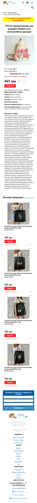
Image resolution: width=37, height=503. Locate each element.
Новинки (18, 453)
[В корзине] (27, 3)
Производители (18, 451)
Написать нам (19, 442)
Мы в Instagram (19, 495)
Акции (18, 459)
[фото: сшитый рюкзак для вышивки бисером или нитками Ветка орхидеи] (19, 50)
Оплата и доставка (18, 437)
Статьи (18, 475)
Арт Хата (25, 74)
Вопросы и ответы (18, 440)
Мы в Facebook (19, 491)
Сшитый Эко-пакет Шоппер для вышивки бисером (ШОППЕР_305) (18, 274)
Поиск (32, 7)
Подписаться (18, 408)
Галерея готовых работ (18, 472)
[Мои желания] (23, 3)
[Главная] (9, 2)
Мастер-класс (18, 469)
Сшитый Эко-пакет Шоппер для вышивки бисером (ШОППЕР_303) (18, 368)
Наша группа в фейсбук (19, 498)
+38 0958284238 (18, 485)
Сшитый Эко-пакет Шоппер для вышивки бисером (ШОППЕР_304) (18, 321)
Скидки (18, 456)
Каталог (18, 448)
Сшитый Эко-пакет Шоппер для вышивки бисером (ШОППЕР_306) (18, 227)
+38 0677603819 (16, 483)
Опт (18, 464)
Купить (10, 86)
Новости (18, 477)
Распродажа (18, 461)
